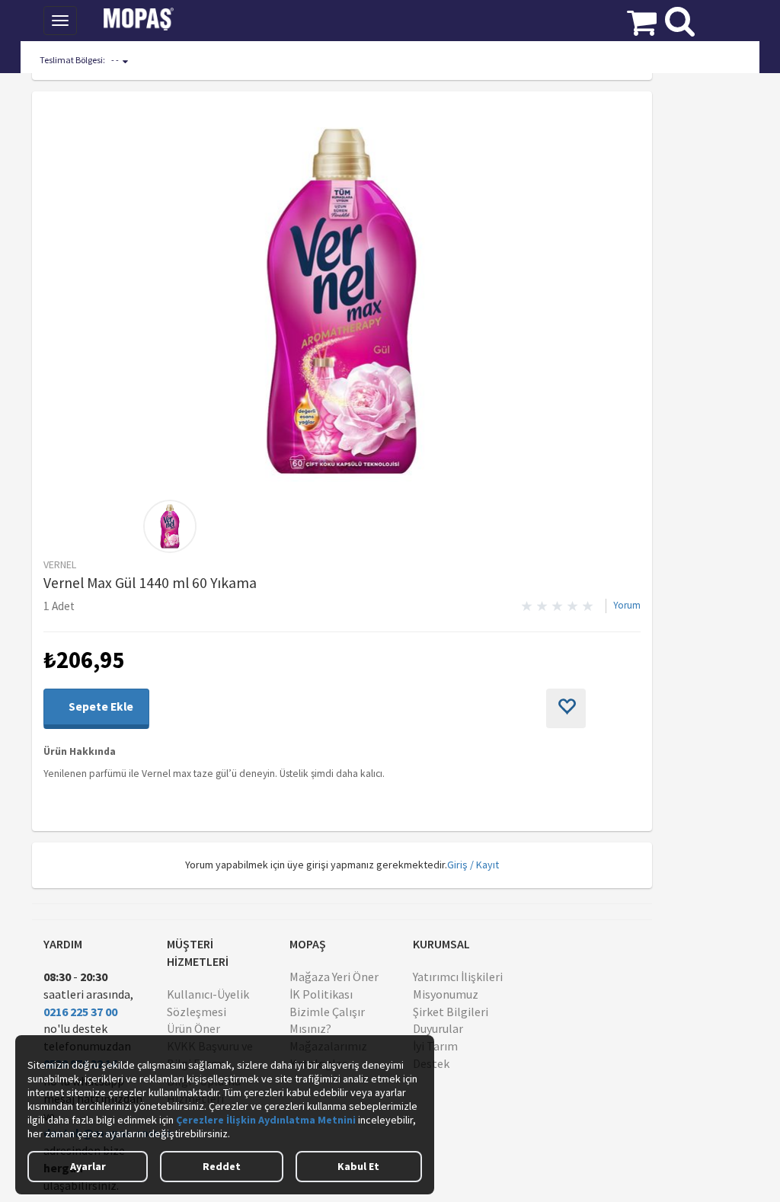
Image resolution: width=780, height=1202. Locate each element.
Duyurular (438, 1028)
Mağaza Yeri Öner (334, 976)
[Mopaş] (149, 19)
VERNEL (59, 564)
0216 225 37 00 (80, 1011)
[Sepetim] (642, 19)
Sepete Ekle (99, 706)
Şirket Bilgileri (450, 1011)
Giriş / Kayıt (473, 864)
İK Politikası (321, 994)
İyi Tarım (435, 1045)
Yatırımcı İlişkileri (458, 976)
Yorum (627, 605)
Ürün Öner (193, 1028)
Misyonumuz (445, 994)
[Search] (680, 17)
